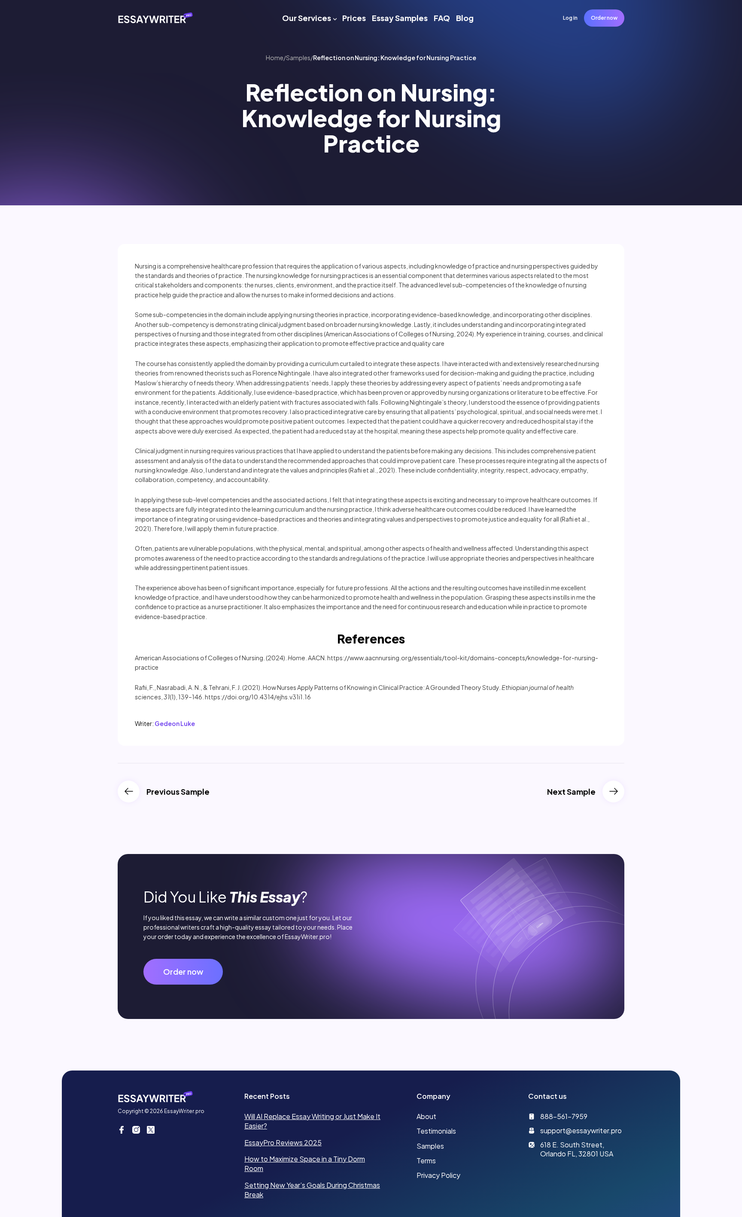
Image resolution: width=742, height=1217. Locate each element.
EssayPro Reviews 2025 (283, 1142)
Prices (354, 18)
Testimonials (436, 1130)
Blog (465, 18)
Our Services (306, 18)
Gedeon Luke (175, 723)
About (426, 1116)
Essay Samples (400, 18)
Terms (426, 1160)
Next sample (571, 791)
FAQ (442, 18)
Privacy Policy (438, 1175)
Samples (298, 57)
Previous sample (178, 791)
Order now (604, 18)
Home (274, 57)
